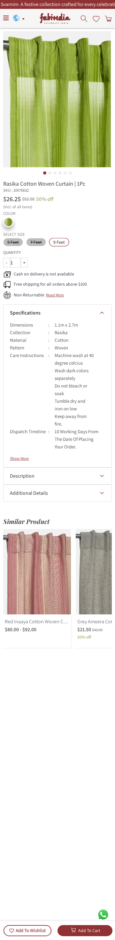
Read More (55, 295)
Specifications (25, 312)
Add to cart (89, 930)
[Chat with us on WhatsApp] (103, 914)
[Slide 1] (44, 173)
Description (22, 476)
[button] (8, 222)
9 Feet (59, 242)
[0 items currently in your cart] (107, 18)
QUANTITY (12, 252)
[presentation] (84, 18)
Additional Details (29, 493)
